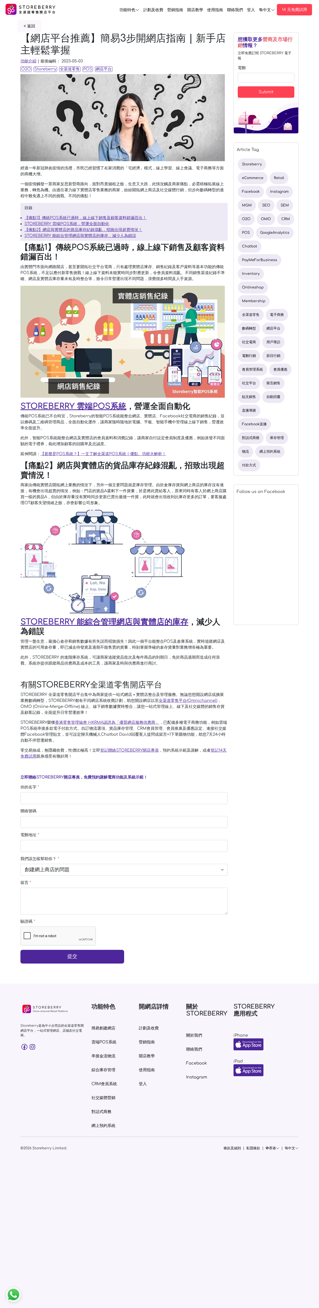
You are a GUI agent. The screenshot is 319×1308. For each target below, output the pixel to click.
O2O (26, 69)
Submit (266, 92)
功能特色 (127, 10)
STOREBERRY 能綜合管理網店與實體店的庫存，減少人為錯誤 (80, 236)
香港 (272, 1148)
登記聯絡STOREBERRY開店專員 (129, 750)
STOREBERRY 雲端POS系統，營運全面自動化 (66, 224)
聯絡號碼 (28, 811)
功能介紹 (28, 61)
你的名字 (29, 787)
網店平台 (104, 69)
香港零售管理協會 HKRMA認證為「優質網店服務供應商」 (107, 722)
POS (87, 69)
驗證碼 (27, 921)
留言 (25, 882)
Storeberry (45, 69)
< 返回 (29, 26)
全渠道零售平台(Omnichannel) (188, 700)
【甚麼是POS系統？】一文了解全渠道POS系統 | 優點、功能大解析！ (103, 454)
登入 (251, 10)
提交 (72, 956)
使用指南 (215, 10)
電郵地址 (29, 835)
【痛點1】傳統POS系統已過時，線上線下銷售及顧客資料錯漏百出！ (85, 218)
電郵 (242, 68)
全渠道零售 (70, 69)
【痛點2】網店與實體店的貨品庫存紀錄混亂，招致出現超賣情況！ (83, 230)
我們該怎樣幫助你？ (39, 859)
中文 (267, 10)
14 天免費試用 (294, 9)
